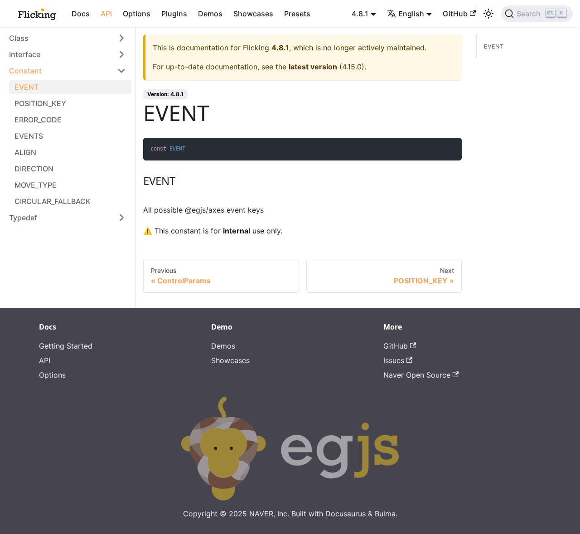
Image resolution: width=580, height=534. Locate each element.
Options (136, 13)
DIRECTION (33, 168)
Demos (210, 13)
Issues (393, 360)
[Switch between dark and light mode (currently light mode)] (488, 13)
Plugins (174, 13)
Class (19, 38)
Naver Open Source (416, 374)
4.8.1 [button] (360, 13)
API (106, 13)
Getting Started (65, 345)
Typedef (23, 217)
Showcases (253, 13)
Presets (297, 13)
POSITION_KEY (40, 103)
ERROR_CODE (38, 119)
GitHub (455, 13)
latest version (313, 66)
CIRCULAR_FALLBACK (52, 201)
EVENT (26, 87)
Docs (81, 13)
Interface (24, 54)
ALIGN (25, 152)
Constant (25, 70)
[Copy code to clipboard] (450, 148)
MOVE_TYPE (35, 184)
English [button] (411, 13)
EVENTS (28, 136)
